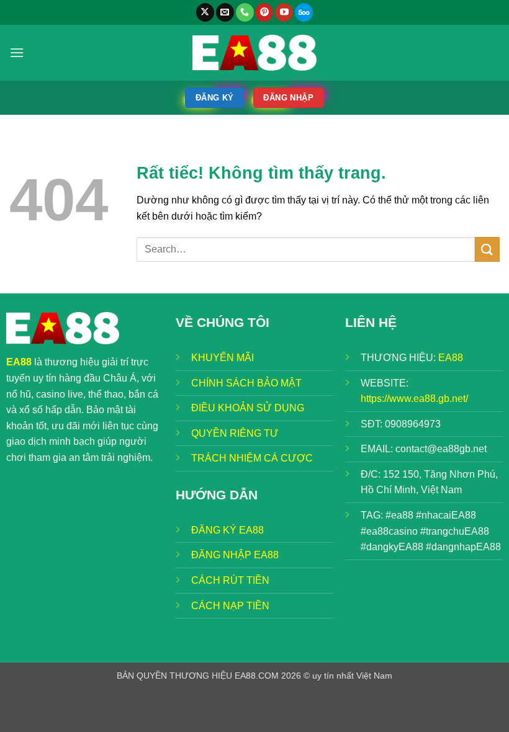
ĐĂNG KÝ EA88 (227, 530)
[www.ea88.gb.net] (254, 53)
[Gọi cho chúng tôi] (245, 12)
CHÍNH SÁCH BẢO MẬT (246, 383)
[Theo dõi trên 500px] (304, 12)
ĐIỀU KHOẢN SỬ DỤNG (247, 408)
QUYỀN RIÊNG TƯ (235, 433)
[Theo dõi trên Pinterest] (264, 12)
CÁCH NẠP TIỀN (230, 605)
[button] (16, 52)
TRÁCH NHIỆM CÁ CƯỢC (252, 458)
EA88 (450, 357)
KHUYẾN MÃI (222, 357)
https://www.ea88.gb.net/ (414, 398)
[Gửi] (487, 249)
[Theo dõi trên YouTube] (284, 12)
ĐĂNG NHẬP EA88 (235, 555)
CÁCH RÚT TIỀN (230, 580)
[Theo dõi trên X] (205, 12)
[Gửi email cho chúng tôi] (225, 12)
